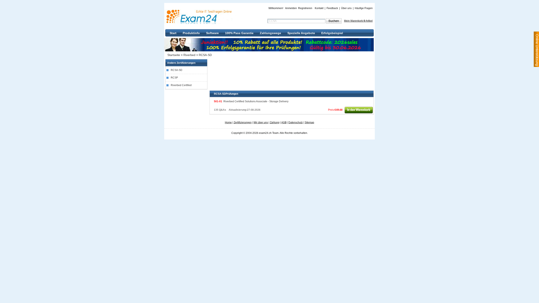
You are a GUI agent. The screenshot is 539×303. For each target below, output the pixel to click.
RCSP (174, 77)
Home (228, 122)
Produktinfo (191, 33)
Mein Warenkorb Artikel (358, 20)
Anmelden (291, 8)
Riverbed (189, 55)
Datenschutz (295, 122)
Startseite (173, 55)
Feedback (332, 8)
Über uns (346, 8)
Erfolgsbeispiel (332, 33)
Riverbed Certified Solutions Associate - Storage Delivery (251, 101)
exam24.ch (200, 16)
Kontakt (319, 8)
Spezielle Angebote (301, 33)
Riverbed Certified (181, 85)
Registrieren (305, 8)
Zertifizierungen (243, 122)
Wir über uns (260, 122)
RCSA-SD (205, 55)
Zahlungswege (270, 33)
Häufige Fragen (364, 8)
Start (173, 33)
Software (212, 33)
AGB (284, 122)
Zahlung (274, 122)
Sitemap (309, 122)
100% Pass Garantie (239, 33)
